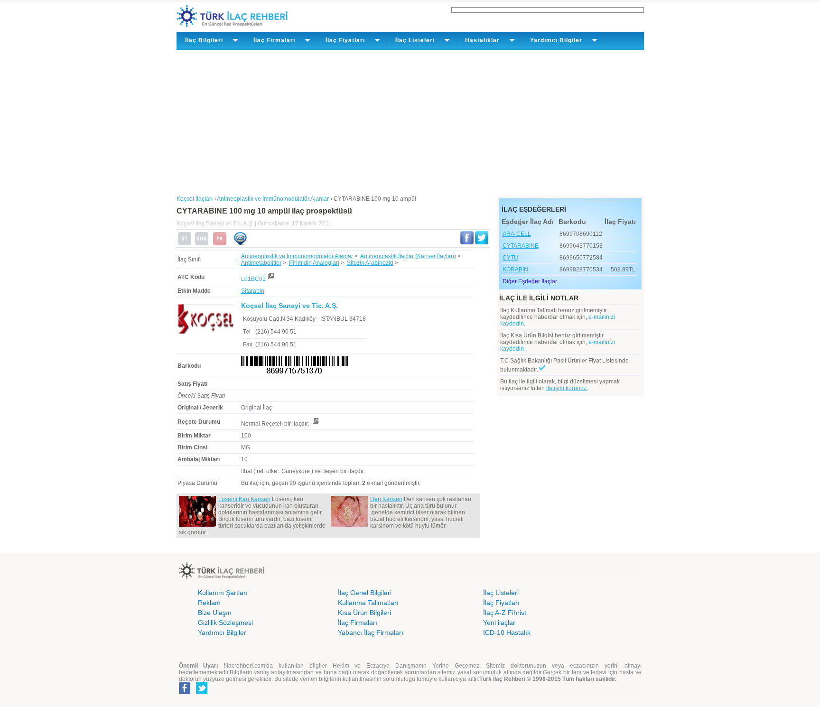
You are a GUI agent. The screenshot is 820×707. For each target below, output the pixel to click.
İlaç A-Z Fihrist (504, 612)
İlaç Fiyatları (501, 602)
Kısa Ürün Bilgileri (364, 612)
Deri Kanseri (386, 499)
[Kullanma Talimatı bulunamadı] (184, 243)
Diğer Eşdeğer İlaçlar (530, 281)
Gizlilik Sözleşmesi (225, 622)
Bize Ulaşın (215, 612)
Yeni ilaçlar (499, 622)
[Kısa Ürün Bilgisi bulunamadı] (201, 243)
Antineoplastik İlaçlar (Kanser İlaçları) (408, 256)
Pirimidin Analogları (314, 263)
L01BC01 (253, 279)
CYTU (510, 257)
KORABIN (515, 269)
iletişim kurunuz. (567, 388)
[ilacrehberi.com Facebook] (184, 691)
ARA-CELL (517, 234)
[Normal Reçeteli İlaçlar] (315, 423)
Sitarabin (252, 291)
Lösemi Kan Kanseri (244, 499)
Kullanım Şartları (223, 592)
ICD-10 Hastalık (507, 632)
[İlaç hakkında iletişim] (240, 243)
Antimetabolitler (261, 263)
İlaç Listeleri (501, 592)
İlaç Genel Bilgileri (364, 592)
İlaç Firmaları (357, 622)
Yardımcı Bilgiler (222, 632)
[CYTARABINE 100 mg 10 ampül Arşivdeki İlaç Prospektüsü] (219, 243)
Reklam (209, 602)
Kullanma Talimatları (368, 602)
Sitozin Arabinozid (370, 263)
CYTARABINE (521, 245)
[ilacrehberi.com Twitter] (201, 691)
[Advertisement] (410, 121)
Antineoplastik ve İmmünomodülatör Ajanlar (297, 256)
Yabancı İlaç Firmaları (370, 632)
